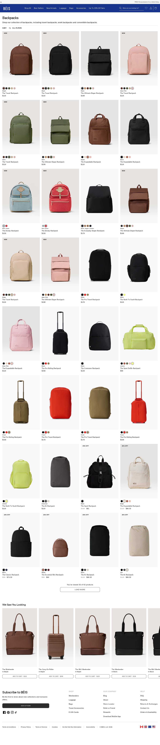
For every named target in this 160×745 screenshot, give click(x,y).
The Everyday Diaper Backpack (92, 231)
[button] (131, 8)
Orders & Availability (148, 712)
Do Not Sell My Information (72, 727)
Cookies (55, 727)
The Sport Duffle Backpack (130, 368)
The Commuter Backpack (90, 368)
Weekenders (74, 696)
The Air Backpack (48, 506)
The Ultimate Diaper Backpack (92, 93)
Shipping (143, 700)
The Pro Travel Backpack (90, 299)
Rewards (106, 712)
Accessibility (90, 727)
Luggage (72, 700)
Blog (105, 696)
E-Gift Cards (74, 712)
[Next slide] (158, 2)
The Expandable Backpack (91, 162)
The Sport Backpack (88, 506)
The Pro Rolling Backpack (51, 368)
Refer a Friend (109, 708)
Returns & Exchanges (149, 704)
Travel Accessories (76, 708)
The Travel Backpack (10, 93)
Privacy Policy (26, 727)
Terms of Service (41, 727)
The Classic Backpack (10, 575)
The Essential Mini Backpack (52, 575)
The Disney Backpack (10, 231)
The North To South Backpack (131, 299)
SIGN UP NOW (26, 705)
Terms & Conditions (9, 727)
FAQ (142, 696)
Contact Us (144, 708)
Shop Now (93, 2)
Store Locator (108, 704)
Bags (71, 704)
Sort (4, 28)
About (105, 700)
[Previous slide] (1, 2)
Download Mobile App (112, 716)
